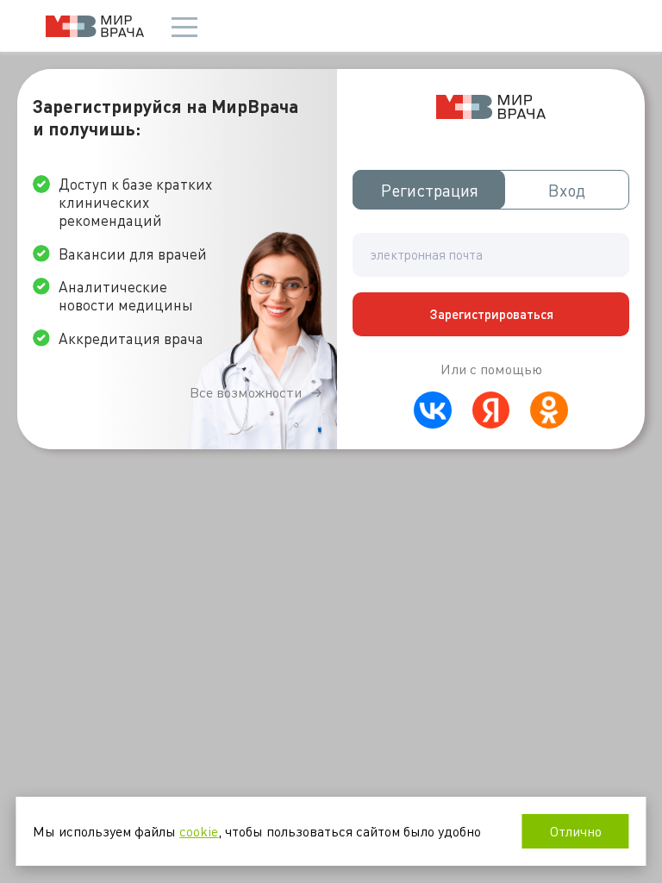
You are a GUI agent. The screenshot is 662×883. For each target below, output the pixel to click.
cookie (198, 831)
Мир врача (95, 26)
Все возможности (246, 392)
